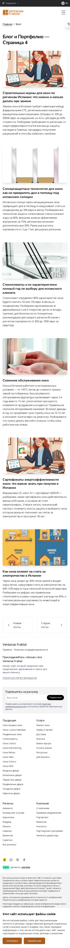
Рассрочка (41, 752)
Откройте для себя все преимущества (20, 678)
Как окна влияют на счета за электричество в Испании (24, 573)
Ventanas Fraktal (15, 644)
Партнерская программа (49, 830)
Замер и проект (44, 729)
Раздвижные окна (12, 734)
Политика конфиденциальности (31, 649)
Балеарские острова (13, 812)
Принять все (34, 940)
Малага (7, 826)
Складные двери (11, 788)
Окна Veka (8, 756)
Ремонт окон (43, 725)
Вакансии (41, 821)
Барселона (8, 817)
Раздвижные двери (13, 784)
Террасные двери (12, 779)
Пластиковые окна (12, 725)
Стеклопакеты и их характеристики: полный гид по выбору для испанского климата (32, 289)
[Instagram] (17, 860)
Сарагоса (7, 839)
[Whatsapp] (11, 860)
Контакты (41, 826)
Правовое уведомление (48, 812)
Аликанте (8, 808)
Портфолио (42, 817)
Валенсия (8, 835)
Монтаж (40, 738)
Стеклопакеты (10, 738)
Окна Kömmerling (12, 747)
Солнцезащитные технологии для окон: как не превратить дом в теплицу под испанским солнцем (33, 193)
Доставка (41, 734)
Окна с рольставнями (14, 729)
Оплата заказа (44, 747)
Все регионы (9, 844)
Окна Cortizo (9, 743)
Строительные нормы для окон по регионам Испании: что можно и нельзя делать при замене (33, 97)
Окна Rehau (9, 752)
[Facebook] (24, 860)
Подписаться (55, 697)
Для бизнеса (43, 756)
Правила (7, 649)
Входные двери (11, 770)
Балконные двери (12, 775)
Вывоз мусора (43, 743)
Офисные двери (11, 793)
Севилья (7, 830)
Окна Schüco (9, 761)
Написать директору (47, 835)
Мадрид (7, 821)
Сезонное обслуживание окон (26, 380)
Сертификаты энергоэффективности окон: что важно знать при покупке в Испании (31, 484)
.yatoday (25, 867)
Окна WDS (8, 766)
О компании (42, 808)
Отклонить (12, 940)
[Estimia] (4, 860)
